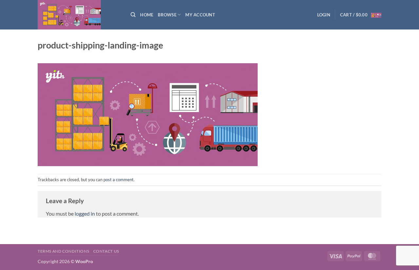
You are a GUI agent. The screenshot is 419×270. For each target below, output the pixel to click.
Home (146, 14)
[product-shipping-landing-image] (148, 114)
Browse (167, 14)
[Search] (133, 15)
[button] (323, 14)
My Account (200, 14)
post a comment (118, 179)
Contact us (106, 251)
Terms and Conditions (63, 251)
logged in (85, 213)
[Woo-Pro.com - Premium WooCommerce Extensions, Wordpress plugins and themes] (79, 14)
